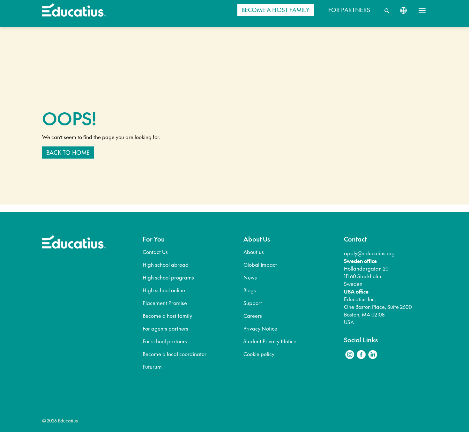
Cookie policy (258, 353)
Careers (252, 315)
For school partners (165, 341)
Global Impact (260, 264)
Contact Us (155, 251)
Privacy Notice (260, 328)
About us (253, 251)
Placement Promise (165, 302)
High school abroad (166, 264)
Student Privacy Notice (269, 341)
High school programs (168, 277)
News (250, 277)
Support (252, 302)
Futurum (152, 366)
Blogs (249, 290)
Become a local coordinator (174, 353)
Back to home (68, 152)
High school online (164, 290)
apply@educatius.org (369, 253)
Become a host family (167, 315)
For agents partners (165, 328)
